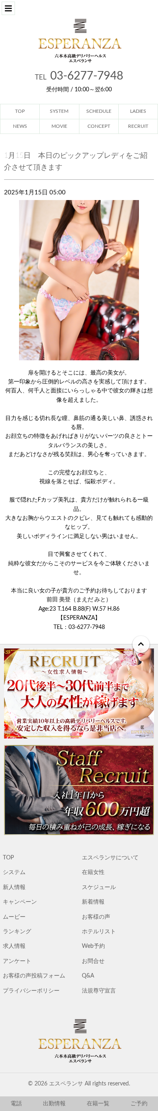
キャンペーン (20, 902)
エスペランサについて (110, 858)
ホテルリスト (99, 931)
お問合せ (93, 961)
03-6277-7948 (79, 76)
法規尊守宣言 (99, 991)
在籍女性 (93, 872)
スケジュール (99, 887)
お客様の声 (96, 917)
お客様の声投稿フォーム (34, 976)
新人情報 (14, 887)
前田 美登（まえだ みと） (79, 600)
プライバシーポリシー (31, 991)
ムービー (14, 917)
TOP (8, 858)
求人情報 (14, 946)
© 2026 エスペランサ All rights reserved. (79, 1084)
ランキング (17, 931)
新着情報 (93, 902)
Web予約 (93, 946)
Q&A (88, 976)
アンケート (17, 961)
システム (14, 872)
